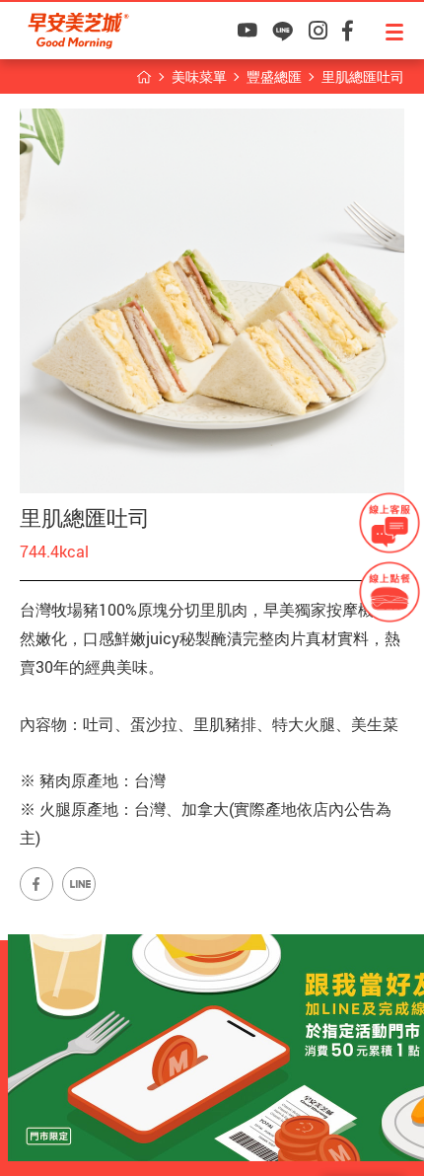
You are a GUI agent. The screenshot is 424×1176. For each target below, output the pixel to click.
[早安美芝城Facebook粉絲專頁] (347, 30)
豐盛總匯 (274, 76)
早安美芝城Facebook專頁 (36, 884)
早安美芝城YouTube (247, 30)
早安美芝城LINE (282, 30)
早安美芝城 (78, 30)
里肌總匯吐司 (362, 76)
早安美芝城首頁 (144, 77)
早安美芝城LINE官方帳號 (79, 884)
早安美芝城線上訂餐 (389, 592)
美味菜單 (199, 76)
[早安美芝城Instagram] (318, 30)
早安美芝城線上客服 (389, 522)
